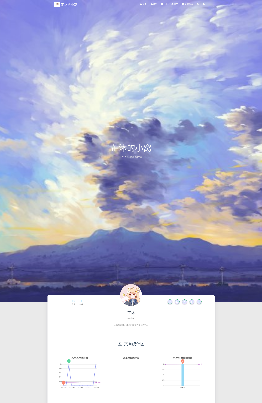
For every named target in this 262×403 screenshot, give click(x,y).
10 (73, 301)
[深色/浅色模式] (204, 4)
